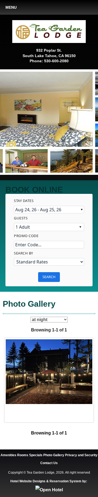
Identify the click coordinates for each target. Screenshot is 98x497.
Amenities (8, 455)
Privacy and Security (81, 455)
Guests (20, 218)
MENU (11, 7)
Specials (35, 455)
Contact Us (49, 463)
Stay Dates (23, 200)
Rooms (22, 455)
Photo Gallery (53, 455)
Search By (23, 253)
